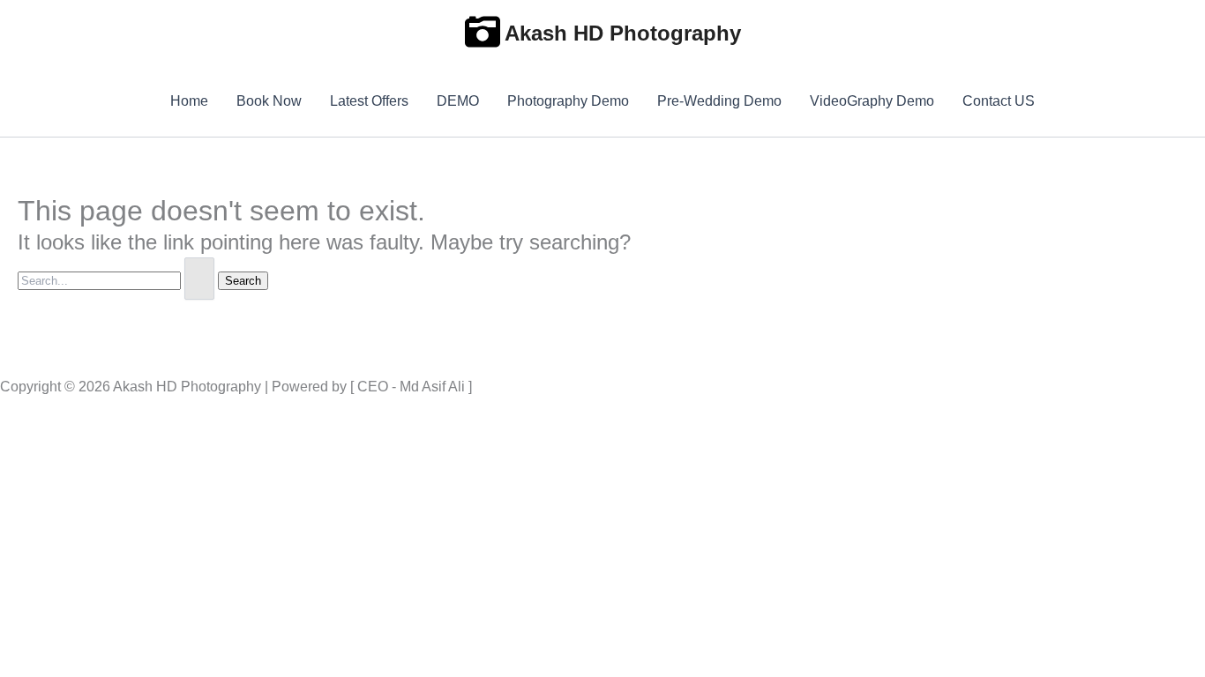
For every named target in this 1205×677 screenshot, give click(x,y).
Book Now (269, 100)
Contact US (998, 100)
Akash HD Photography (623, 33)
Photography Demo (568, 100)
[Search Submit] (199, 278)
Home (189, 100)
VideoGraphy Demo (872, 100)
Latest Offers (369, 100)
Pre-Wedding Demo (719, 100)
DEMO (458, 100)
